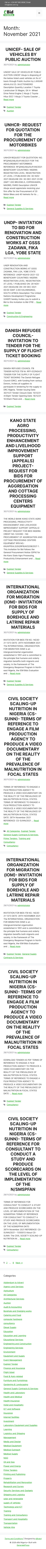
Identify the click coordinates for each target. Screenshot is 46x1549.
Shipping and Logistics (14, 1494)
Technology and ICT (13, 1507)
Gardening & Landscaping (16, 1384)
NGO (6, 1458)
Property (8, 1478)
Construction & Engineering (19, 316)
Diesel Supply (10, 1327)
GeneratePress (23, 1545)
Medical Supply (11, 1454)
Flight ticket (9, 1372)
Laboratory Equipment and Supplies (20, 1425)
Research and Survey (14, 1486)
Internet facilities (11, 1417)
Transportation (10, 1523)
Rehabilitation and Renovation (18, 1482)
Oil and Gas (9, 1462)
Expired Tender (14, 107)
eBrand (39, 1538)
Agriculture (9, 1291)
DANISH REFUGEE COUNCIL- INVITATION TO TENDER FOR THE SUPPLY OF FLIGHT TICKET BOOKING (23, 343)
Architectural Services (14, 1299)
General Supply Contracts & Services (21, 835)
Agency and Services (13, 1286)
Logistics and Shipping (14, 1433)
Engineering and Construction (17, 1344)
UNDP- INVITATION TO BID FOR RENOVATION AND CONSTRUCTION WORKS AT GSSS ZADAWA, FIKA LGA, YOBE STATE (23, 237)
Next (19, 1263)
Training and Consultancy (16, 1515)
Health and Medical (13, 1397)
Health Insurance (12, 1401)
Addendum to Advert (14, 1282)
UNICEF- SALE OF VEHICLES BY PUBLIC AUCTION (23, 54)
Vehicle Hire (9, 1527)
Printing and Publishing (14, 1474)
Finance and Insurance (14, 1368)
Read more (9, 99)
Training (7, 1511)
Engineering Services (13, 1348)
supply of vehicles (12, 1503)
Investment (9, 1421)
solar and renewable (13, 1499)
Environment (9, 1352)
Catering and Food (12, 1315)
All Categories (13, 831)
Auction (10, 111)
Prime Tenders (10, 838)
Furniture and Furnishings (15, 1380)
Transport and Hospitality (16, 1519)
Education (8, 1331)
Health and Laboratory (14, 1392)
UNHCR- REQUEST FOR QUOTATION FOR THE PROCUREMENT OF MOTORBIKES (23, 134)
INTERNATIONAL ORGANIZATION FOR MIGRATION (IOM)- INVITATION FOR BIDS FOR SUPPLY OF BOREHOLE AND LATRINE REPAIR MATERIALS (23, 607)
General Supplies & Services (20, 208)
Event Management (13, 1360)
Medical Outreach (12, 1450)
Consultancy (12, 846)
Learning (8, 1429)
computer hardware (13, 1319)
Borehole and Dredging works (18, 1311)
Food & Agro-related (13, 1376)
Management (10, 1437)
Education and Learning (15, 1335)
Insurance (8, 1413)
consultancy (9, 1323)
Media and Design (12, 1441)
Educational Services (13, 1339)
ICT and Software (12, 1409)
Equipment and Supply (14, 1356)
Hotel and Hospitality (13, 1405)
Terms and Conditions (14, 1538)
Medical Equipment (13, 1446)
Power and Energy (12, 1466)
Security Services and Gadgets (18, 1490)
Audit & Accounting (13, 1307)
